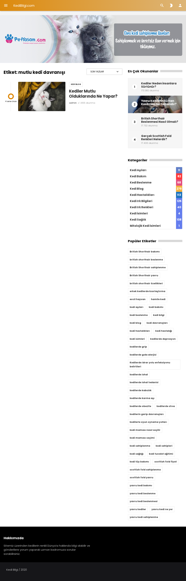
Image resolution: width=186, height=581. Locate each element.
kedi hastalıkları (140, 330)
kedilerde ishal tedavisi (144, 382)
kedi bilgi (158, 315)
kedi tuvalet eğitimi (161, 453)
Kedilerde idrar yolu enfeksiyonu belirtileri (150, 364)
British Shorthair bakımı (145, 251)
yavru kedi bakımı (141, 485)
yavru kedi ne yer (162, 509)
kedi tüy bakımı (139, 461)
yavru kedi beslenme (142, 493)
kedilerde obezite (140, 406)
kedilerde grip (138, 346)
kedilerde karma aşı (142, 398)
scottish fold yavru (141, 477)
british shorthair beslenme (146, 259)
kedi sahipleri (164, 445)
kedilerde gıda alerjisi (143, 354)
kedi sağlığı (136, 453)
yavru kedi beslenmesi (143, 501)
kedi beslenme (139, 315)
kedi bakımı (156, 307)
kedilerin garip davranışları (147, 414)
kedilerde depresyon (163, 338)
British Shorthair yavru (144, 275)
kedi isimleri (137, 338)
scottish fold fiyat (165, 461)
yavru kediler (138, 509)
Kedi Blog (76, 84)
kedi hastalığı (163, 330)
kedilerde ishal (139, 374)
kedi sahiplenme (140, 445)
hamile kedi (158, 299)
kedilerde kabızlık (140, 390)
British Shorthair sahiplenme (148, 267)
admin (73, 102)
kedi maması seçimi (142, 437)
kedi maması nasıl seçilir (145, 430)
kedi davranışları (157, 322)
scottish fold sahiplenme (145, 469)
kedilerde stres (166, 406)
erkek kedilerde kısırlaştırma (147, 291)
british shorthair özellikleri (146, 283)
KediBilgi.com (24, 5)
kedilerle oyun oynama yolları (148, 422)
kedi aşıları (136, 307)
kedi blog (135, 322)
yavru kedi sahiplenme (144, 517)
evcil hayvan (137, 299)
